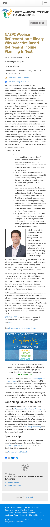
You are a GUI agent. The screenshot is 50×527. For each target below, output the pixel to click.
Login (42, 515)
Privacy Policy (9, 522)
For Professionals (14, 485)
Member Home (21, 512)
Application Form (11, 515)
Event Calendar (17, 507)
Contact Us (23, 515)
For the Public (13, 483)
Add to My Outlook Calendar (18, 78)
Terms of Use (20, 522)
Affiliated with (24, 476)
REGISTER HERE (11, 317)
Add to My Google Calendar (18, 81)
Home (7, 507)
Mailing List (28, 497)
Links (17, 510)
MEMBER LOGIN (37, 23)
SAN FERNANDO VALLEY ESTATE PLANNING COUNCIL (31, 13)
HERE (10, 322)
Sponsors (35, 507)
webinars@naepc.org (32, 427)
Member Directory (28, 510)
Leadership (9, 512)
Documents (9, 510)
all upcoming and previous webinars (22, 328)
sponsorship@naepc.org (14, 445)
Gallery (27, 507)
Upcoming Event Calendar (18, 452)
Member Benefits (35, 512)
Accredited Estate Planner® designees (29, 409)
